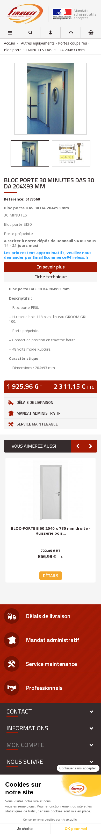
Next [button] (90, 446)
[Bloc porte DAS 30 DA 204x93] (30, 153)
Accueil (10, 43)
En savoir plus (51, 266)
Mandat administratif (38, 413)
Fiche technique (50, 276)
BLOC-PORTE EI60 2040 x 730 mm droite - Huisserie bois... (50, 531)
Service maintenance (37, 424)
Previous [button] (77, 446)
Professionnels (44, 687)
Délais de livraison (35, 402)
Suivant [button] (87, 99)
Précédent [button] (13, 99)
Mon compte (25, 744)
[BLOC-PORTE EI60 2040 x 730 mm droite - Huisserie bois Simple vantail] (50, 492)
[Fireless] (25, 14)
